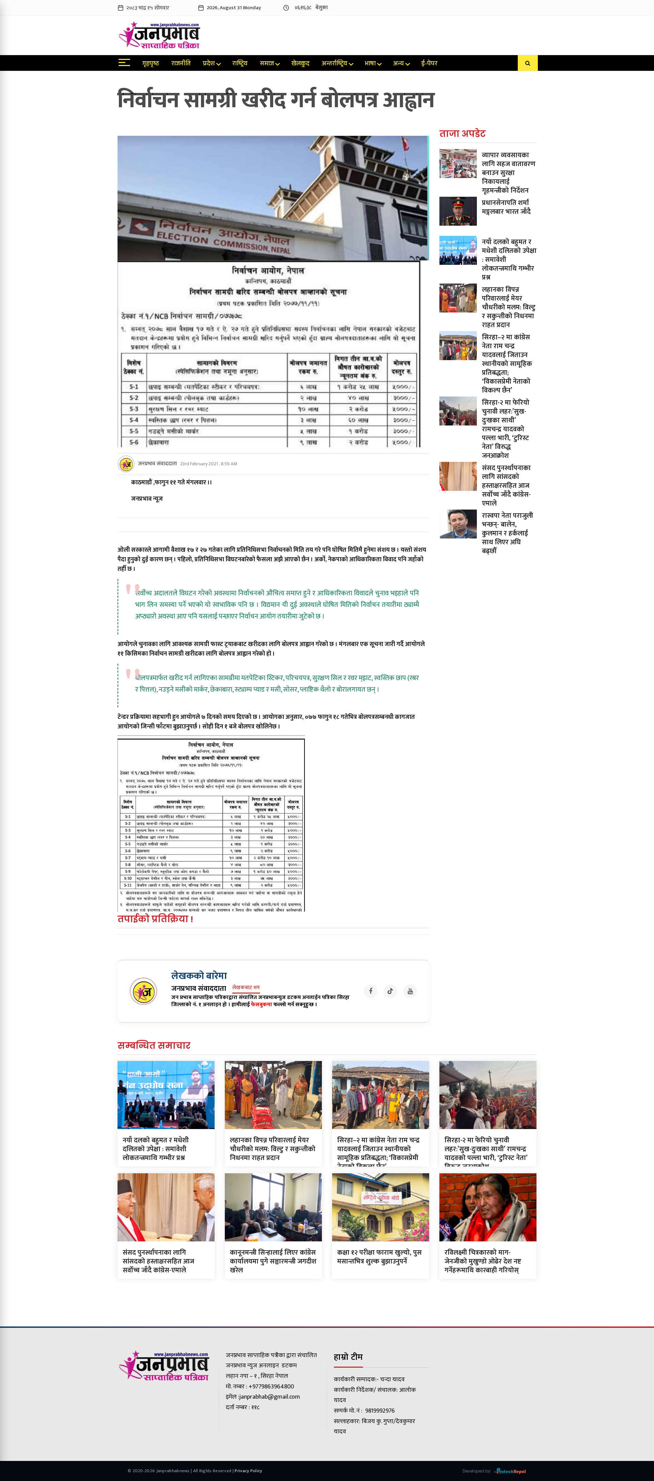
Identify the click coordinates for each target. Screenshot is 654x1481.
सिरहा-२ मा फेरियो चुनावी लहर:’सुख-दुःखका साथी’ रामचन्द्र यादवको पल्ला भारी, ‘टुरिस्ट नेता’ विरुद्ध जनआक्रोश (505, 429)
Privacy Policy (248, 1471)
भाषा (370, 64)
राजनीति (181, 64)
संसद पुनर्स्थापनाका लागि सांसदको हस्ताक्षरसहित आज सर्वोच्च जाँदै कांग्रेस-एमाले (506, 485)
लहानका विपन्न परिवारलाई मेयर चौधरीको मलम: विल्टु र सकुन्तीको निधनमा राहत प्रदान (508, 307)
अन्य (398, 64)
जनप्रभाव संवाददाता (157, 464)
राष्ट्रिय (240, 64)
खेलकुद (300, 64)
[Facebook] (370, 991)
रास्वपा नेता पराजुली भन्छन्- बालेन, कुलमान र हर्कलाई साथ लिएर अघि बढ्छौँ (507, 533)
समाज (267, 64)
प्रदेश (209, 64)
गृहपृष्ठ (150, 64)
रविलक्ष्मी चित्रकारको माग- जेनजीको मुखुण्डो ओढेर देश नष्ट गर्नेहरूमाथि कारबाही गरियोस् (483, 1261)
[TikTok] (390, 991)
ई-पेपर (429, 64)
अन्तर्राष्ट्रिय (334, 64)
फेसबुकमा (261, 1004)
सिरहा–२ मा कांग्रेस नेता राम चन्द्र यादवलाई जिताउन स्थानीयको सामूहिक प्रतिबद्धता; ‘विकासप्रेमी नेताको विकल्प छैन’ (507, 364)
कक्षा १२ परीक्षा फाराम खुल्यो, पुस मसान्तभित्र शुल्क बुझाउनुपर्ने (379, 1257)
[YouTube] (410, 991)
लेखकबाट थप (246, 988)
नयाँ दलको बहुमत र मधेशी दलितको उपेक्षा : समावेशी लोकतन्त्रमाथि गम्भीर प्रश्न (156, 1149)
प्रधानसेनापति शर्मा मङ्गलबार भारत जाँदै (506, 207)
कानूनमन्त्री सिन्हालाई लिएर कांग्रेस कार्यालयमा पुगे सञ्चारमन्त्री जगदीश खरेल (273, 1261)
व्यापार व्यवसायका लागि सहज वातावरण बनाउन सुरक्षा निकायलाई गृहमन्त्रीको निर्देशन (508, 172)
